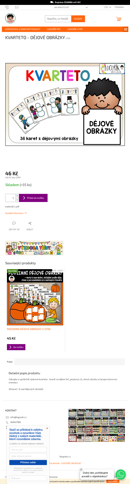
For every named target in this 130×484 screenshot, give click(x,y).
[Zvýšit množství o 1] (17, 196)
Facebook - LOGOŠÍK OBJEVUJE (65, 463)
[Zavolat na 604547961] (10, 7)
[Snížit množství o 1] (17, 200)
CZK (106, 7)
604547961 (15, 422)
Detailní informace (14, 213)
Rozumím (112, 481)
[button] (121, 474)
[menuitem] (23, 29)
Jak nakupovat (61, 7)
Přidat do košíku (35, 197)
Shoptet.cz (65, 456)
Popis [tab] (10, 362)
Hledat (78, 18)
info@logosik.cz (18, 417)
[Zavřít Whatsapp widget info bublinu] (81, 469)
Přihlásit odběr (28, 462)
